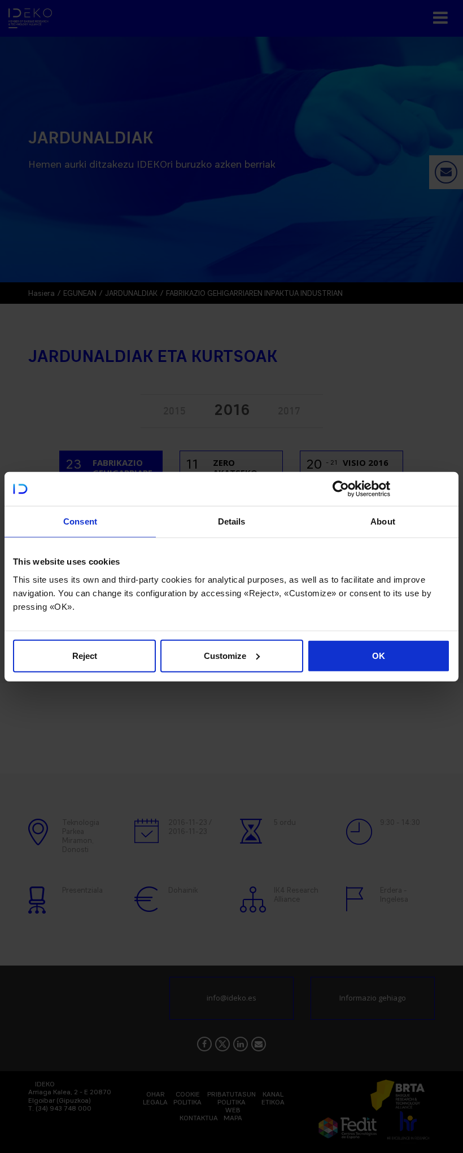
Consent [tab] (80, 521)
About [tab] (382, 521)
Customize (225, 655)
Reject (84, 655)
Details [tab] (232, 521)
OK (378, 655)
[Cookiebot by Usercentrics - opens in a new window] (340, 489)
